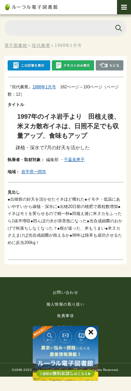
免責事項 (65, 316)
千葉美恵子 (74, 159)
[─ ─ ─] (124, 7)
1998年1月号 (44, 87)
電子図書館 (15, 45)
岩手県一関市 (33, 171)
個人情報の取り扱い (65, 304)
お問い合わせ (65, 292)
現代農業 (41, 45)
